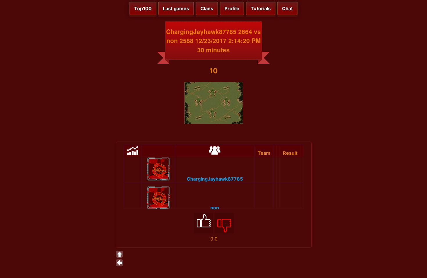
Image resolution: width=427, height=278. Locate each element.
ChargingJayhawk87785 (215, 179)
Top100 (143, 8)
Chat (287, 8)
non (214, 208)
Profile (232, 8)
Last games (176, 8)
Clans (206, 8)
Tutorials (261, 8)
